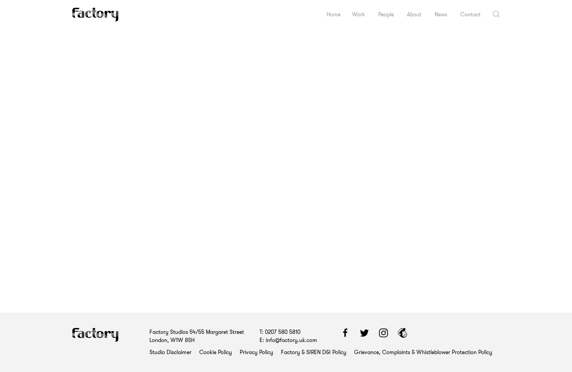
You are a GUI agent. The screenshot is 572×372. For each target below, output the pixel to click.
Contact (470, 14)
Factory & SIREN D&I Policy (313, 352)
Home (333, 14)
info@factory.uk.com (291, 340)
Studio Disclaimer (170, 352)
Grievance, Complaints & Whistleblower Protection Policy (423, 352)
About (414, 14)
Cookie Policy (215, 352)
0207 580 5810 (282, 332)
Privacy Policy (256, 352)
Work (358, 14)
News (441, 14)
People (386, 14)
